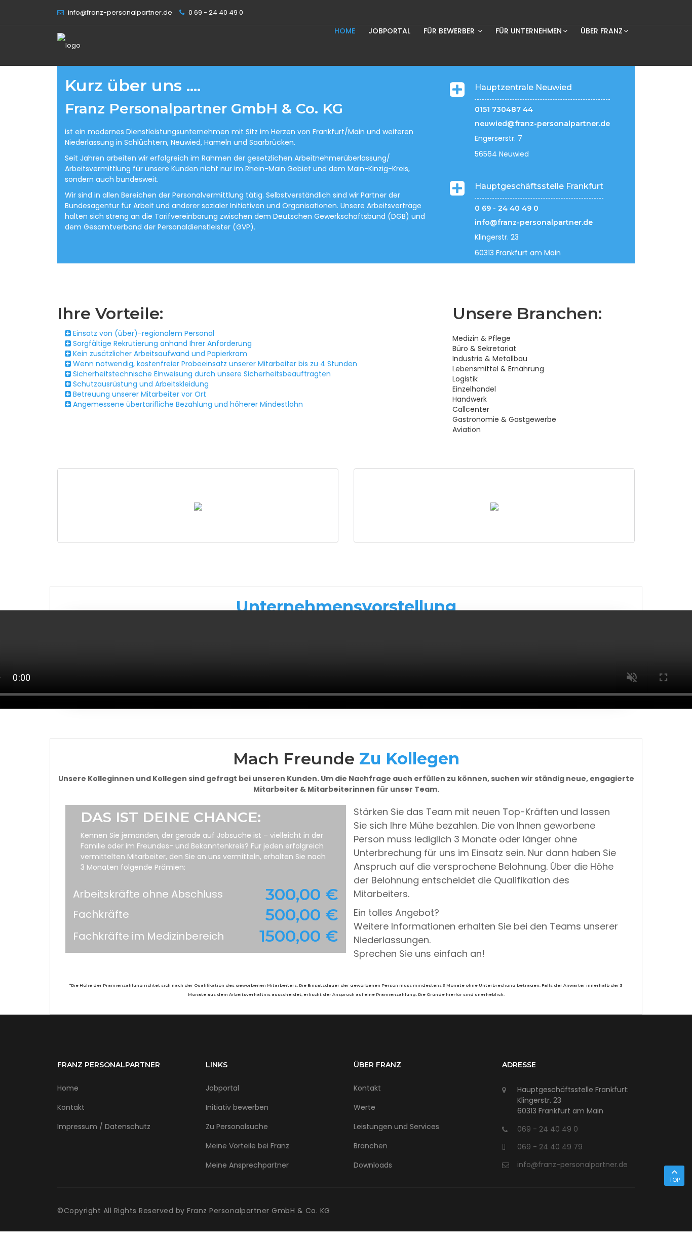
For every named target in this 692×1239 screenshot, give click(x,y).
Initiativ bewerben (237, 1107)
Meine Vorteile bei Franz (247, 1146)
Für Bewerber (450, 31)
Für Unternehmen (528, 31)
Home (344, 31)
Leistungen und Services (396, 1126)
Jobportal (389, 31)
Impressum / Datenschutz (103, 1126)
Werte (364, 1107)
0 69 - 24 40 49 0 (507, 208)
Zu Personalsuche (237, 1126)
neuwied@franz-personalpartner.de (542, 123)
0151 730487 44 (504, 109)
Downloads (373, 1165)
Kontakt (71, 1107)
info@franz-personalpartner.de (534, 222)
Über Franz (602, 31)
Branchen (371, 1146)
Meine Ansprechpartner (247, 1165)
